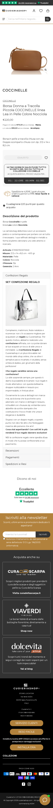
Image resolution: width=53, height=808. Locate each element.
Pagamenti (12, 457)
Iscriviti (43, 534)
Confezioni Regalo (17, 275)
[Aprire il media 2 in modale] (26, 51)
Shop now (26, 631)
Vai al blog (26, 669)
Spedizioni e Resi (16, 464)
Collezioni (10, 755)
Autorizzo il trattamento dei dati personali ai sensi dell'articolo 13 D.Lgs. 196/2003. (26, 542)
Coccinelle (9, 101)
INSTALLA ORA (27, 747)
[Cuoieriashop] (14, 11)
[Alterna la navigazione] (4, 19)
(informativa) (12, 545)
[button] (29, 19)
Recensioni (12, 450)
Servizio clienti (26, 723)
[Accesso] (34, 11)
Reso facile (26, 731)
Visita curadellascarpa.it (26, 593)
